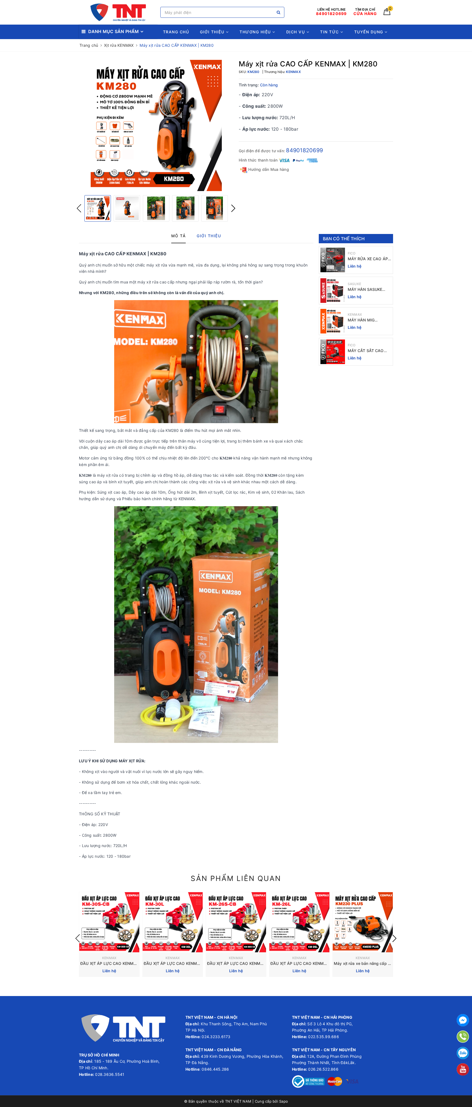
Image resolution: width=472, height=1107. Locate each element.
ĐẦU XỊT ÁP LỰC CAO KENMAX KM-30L (181, 963)
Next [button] (233, 208)
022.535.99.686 (323, 1036)
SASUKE (354, 284)
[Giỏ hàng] (387, 13)
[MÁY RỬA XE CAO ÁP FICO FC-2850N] (332, 260)
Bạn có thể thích (344, 238)
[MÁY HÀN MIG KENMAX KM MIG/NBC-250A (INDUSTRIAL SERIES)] (332, 321)
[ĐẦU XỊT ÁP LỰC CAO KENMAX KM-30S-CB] (109, 922)
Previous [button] (79, 208)
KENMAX (355, 314)
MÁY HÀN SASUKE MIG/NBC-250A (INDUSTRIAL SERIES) (368, 289)
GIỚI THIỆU (213, 32)
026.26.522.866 (323, 1069)
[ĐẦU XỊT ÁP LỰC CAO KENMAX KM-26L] (299, 922)
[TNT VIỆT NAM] (118, 12)
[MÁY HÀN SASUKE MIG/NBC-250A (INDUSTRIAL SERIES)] (332, 290)
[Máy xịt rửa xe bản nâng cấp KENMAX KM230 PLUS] (363, 922)
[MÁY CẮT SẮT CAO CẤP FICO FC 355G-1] (332, 351)
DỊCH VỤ (296, 32)
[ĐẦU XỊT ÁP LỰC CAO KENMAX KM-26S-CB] (236, 922)
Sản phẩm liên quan (236, 878)
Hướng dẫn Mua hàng (268, 169)
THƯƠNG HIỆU (256, 32)
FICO (352, 253)
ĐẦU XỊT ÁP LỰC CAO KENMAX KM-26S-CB (248, 963)
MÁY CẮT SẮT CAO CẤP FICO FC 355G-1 (367, 350)
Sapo (283, 1101)
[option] (156, 125)
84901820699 (304, 150)
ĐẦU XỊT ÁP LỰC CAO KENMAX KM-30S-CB (121, 963)
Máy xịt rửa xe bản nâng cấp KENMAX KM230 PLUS (382, 963)
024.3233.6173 (215, 1036)
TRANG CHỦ (176, 32)
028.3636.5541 (109, 1074)
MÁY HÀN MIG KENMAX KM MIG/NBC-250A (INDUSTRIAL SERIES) (369, 320)
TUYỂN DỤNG (369, 32)
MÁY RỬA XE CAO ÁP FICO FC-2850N (368, 259)
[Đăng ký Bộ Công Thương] (308, 1081)
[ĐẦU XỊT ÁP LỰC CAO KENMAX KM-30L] (173, 922)
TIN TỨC (330, 32)
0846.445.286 (214, 1069)
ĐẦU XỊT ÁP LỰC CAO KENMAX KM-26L (307, 963)
